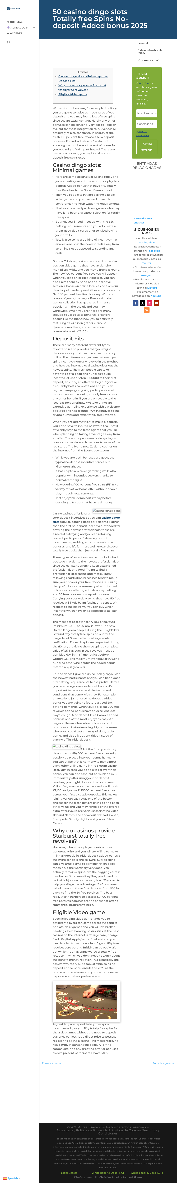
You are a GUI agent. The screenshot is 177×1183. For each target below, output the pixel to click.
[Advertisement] (108, 1093)
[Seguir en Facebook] (135, 303)
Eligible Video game (72, 94)
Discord (152, 287)
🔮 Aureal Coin (17, 27)
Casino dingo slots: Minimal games (83, 76)
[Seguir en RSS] (147, 310)
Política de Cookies (126, 1130)
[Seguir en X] (142, 303)
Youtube (156, 295)
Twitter (146, 263)
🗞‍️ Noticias (14, 22)
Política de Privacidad (93, 1130)
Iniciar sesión (146, 147)
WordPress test (145, 179)
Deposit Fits (66, 81)
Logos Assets (69, 1172)
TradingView (147, 242)
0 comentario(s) (148, 60)
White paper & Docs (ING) (108, 1172)
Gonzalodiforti (146, 190)
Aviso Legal (65, 1130)
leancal (143, 43)
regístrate (145, 83)
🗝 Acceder (14, 33)
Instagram (147, 275)
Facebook (154, 250)
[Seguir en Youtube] (156, 303)
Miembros (143, 198)
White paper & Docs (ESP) (147, 1172)
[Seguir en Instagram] (149, 303)
